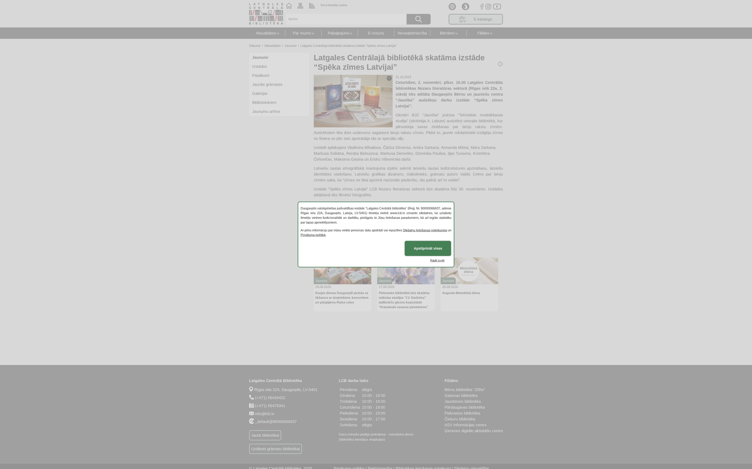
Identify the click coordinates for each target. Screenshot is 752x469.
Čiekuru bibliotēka (460, 419)
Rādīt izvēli (437, 260)
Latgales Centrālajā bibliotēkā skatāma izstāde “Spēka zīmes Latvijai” (348, 45)
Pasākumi (260, 75)
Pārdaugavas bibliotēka (465, 407)
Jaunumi (290, 45)
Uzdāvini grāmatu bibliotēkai (275, 449)
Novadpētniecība (412, 33)
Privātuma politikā (313, 235)
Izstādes (259, 66)
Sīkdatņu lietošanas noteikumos (425, 230)
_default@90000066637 (276, 421)
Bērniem (447, 33)
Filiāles (483, 33)
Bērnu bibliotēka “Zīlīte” (465, 390)
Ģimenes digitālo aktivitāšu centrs (474, 431)
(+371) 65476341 (270, 406)
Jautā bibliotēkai (265, 435)
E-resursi (376, 33)
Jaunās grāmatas (267, 84)
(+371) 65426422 (270, 398)
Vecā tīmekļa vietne (333, 5)
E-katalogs (483, 19)
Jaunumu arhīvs (266, 111)
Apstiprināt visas (428, 248)
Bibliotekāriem (264, 102)
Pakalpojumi (338, 33)
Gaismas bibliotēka (461, 395)
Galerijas (260, 93)
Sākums (254, 45)
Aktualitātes (266, 33)
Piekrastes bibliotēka (462, 413)
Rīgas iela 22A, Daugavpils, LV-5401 (285, 390)
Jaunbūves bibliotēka (463, 401)
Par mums (302, 33)
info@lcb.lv (264, 414)
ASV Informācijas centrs (465, 425)
